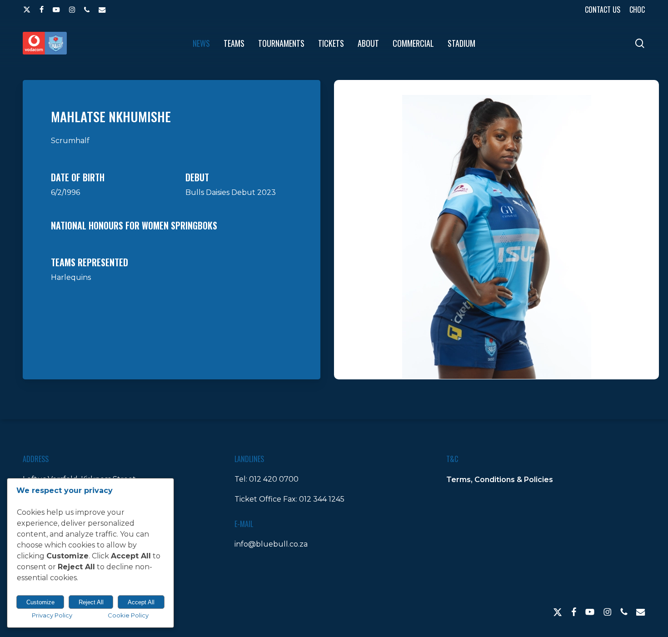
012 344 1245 (321, 499)
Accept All (141, 602)
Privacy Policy (52, 615)
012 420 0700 (274, 479)
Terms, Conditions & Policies (499, 479)
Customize (40, 602)
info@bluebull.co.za (271, 544)
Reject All (91, 602)
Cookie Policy (128, 615)
